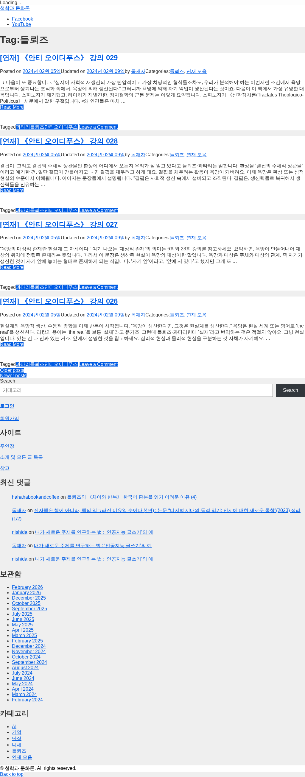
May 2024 (22, 683)
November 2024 (29, 651)
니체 (16, 744)
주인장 (7, 446)
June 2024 (23, 678)
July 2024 (22, 672)
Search (7, 380)
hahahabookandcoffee (35, 497)
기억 (16, 732)
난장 (16, 738)
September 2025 (29, 608)
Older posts (12, 370)
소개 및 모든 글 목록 (21, 457)
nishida (19, 532)
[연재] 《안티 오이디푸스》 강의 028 (59, 141)
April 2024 (23, 689)
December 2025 (29, 597)
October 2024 (26, 656)
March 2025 (24, 635)
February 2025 (27, 640)
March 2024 (24, 694)
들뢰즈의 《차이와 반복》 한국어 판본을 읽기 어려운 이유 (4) (132, 497)
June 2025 (23, 619)
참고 (5, 468)
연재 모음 (196, 71)
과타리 (23, 127)
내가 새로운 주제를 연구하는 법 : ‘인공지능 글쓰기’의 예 (94, 532)
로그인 (7, 405)
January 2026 (26, 592)
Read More (12, 107)
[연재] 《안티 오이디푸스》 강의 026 (59, 301)
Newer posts (13, 375)
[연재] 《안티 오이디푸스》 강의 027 (59, 224)
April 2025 (23, 630)
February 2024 (27, 699)
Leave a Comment (98, 127)
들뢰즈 (177, 71)
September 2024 (29, 662)
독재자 (138, 71)
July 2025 (22, 614)
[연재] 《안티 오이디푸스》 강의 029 (59, 58)
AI (14, 726)
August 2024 (25, 667)
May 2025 (22, 624)
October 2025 (26, 603)
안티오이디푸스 (61, 127)
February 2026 (27, 587)
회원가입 (9, 418)
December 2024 (29, 646)
